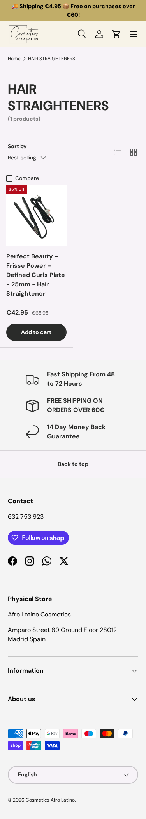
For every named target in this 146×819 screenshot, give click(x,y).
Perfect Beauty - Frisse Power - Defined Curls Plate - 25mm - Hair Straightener (35, 275)
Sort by (17, 146)
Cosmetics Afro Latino (50, 800)
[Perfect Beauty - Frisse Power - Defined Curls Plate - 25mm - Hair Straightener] (36, 215)
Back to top (73, 464)
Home (14, 58)
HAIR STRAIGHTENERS (51, 58)
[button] (116, 34)
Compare (27, 178)
